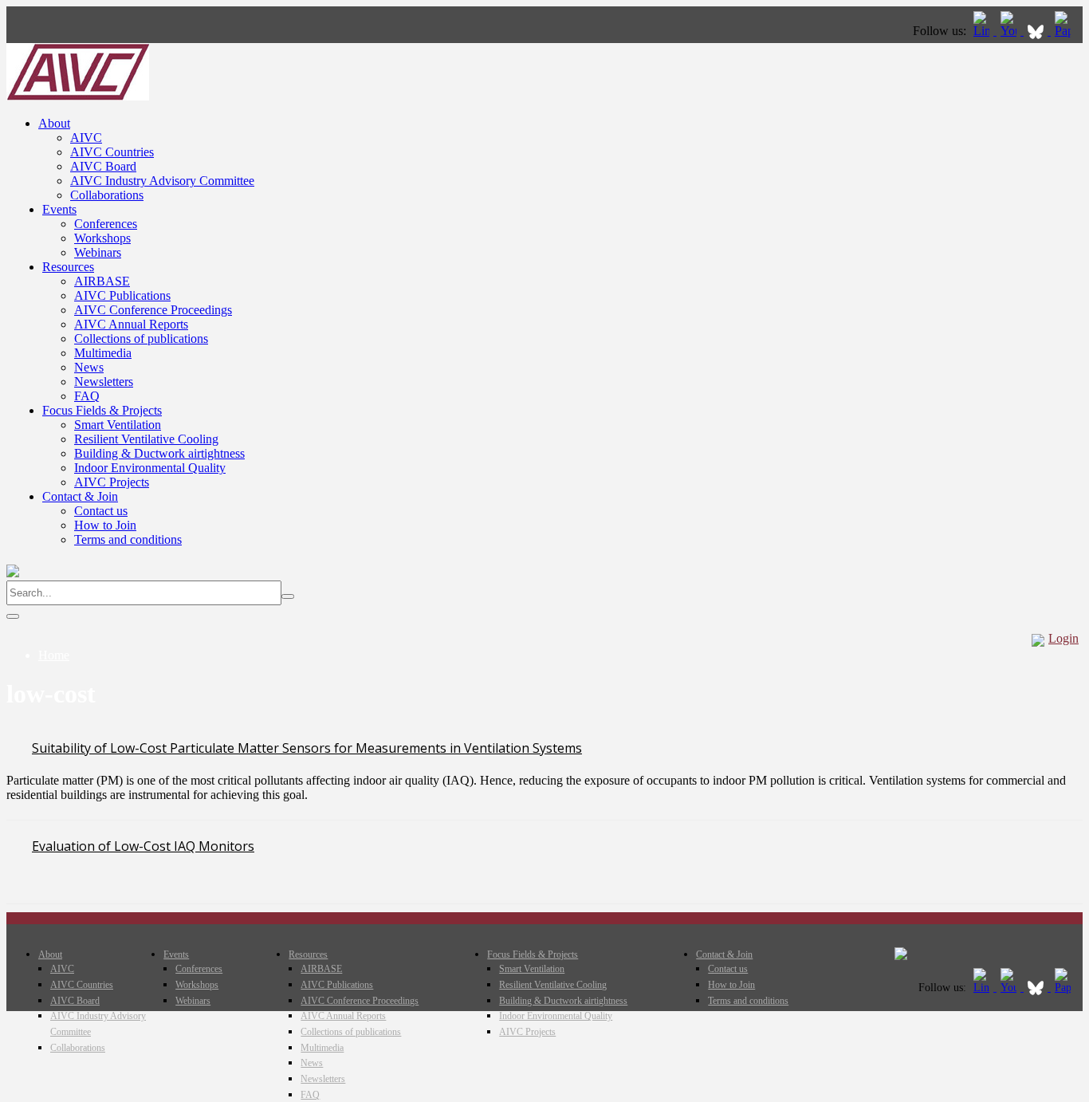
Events (59, 209)
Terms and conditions (128, 539)
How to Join (105, 525)
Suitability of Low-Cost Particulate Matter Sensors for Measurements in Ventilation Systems (307, 748)
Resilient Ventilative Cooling (146, 439)
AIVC (86, 137)
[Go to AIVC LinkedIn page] (983, 30)
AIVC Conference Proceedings (153, 310)
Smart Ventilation (117, 424)
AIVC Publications (122, 295)
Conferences (105, 223)
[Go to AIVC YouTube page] (1010, 30)
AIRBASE (102, 281)
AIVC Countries (112, 152)
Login (1063, 638)
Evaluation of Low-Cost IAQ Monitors (143, 846)
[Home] (77, 96)
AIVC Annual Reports (131, 324)
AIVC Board (103, 166)
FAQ (87, 396)
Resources (68, 267)
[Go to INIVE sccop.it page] (1067, 30)
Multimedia (103, 353)
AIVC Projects (111, 482)
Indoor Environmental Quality (150, 467)
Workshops (102, 238)
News (89, 367)
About (54, 123)
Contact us (101, 511)
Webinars (97, 252)
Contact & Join (80, 496)
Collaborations (106, 195)
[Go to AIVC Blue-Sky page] (1037, 30)
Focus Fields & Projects (102, 410)
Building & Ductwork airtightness (159, 453)
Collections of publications (141, 338)
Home (53, 655)
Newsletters (103, 381)
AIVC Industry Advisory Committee (162, 180)
